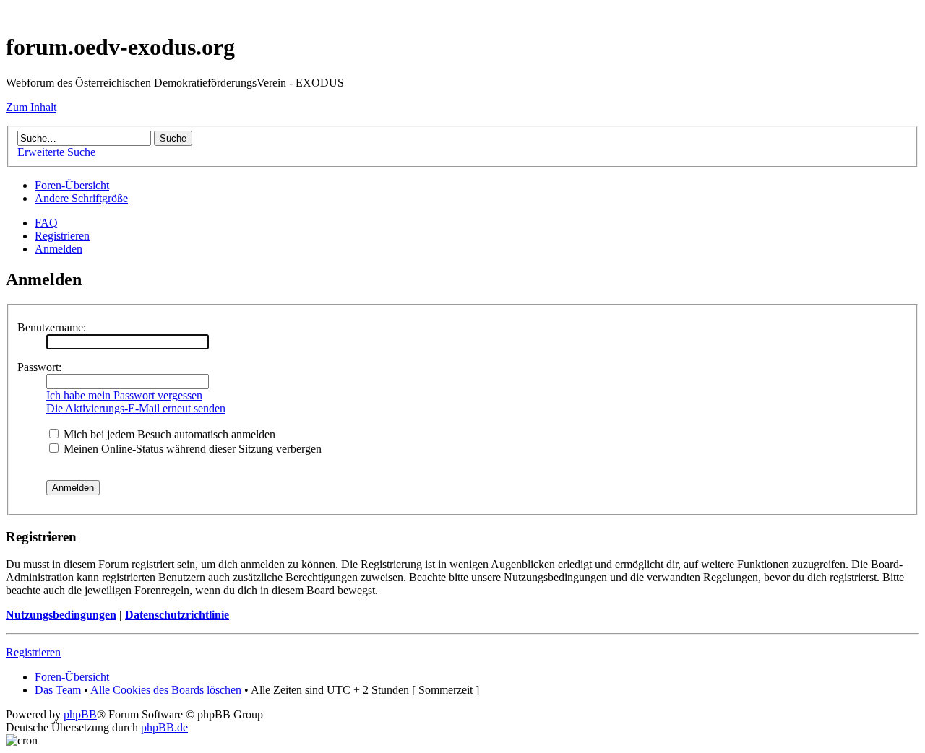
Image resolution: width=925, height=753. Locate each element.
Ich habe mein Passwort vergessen (124, 395)
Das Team (58, 690)
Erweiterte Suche (56, 152)
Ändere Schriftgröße (81, 198)
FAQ (46, 223)
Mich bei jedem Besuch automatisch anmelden (168, 434)
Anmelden (58, 249)
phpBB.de (164, 727)
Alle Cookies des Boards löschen (165, 690)
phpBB (80, 714)
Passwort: (39, 367)
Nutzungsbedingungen (61, 615)
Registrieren (62, 236)
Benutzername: (51, 327)
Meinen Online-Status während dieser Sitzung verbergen (191, 449)
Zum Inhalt (31, 107)
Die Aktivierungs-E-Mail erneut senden (135, 408)
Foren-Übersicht (72, 185)
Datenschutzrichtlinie (177, 615)
